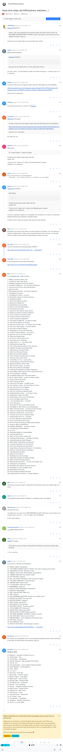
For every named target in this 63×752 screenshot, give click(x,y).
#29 (60, 273)
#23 (60, 145)
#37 (60, 649)
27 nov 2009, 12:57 (30, 527)
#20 (60, 82)
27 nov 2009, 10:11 (20, 273)
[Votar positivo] (50, 45)
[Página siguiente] (49, 742)
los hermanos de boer (13, 527)
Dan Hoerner (10, 636)
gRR (8, 482)
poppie (9, 50)
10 (44, 742)
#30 (60, 482)
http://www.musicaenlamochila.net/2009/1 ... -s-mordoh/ (25, 627)
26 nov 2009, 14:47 (23, 82)
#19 (60, 50)
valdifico (9, 102)
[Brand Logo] (5, 4)
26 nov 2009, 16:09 (24, 116)
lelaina (9, 496)
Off (3, 14)
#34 (60, 538)
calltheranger (11, 25)
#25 (60, 186)
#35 (60, 561)
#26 (60, 229)
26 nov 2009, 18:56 (22, 173)
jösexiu (9, 173)
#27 (60, 244)
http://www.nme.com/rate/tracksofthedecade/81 (22, 265)
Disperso (9, 145)
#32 (60, 507)
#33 (60, 527)
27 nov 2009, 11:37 (22, 496)
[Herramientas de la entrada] (59, 45)
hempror (9, 82)
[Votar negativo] (56, 45)
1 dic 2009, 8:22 (21, 561)
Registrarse (7, 736)
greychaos (10, 649)
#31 (60, 496)
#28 (60, 259)
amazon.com (15, 276)
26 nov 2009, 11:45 (22, 50)
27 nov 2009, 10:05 (24, 259)
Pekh (8, 229)
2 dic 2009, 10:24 (23, 649)
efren (8, 538)
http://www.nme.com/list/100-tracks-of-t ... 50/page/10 (24, 250)
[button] (2, 749)
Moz (8, 273)
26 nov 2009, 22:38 (21, 229)
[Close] (59, 716)
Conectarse (15, 736)
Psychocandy (11, 507)
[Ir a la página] (36, 742)
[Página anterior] (14, 742)
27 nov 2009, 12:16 (25, 507)
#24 (60, 173)
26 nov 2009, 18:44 (23, 145)
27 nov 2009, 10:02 (24, 244)
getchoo (9, 186)
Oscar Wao (10, 116)
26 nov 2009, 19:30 (23, 186)
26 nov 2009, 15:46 (23, 102)
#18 (60, 25)
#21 (60, 102)
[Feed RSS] (30, 14)
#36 (60, 636)
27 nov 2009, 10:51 (20, 482)
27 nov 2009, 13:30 (21, 538)
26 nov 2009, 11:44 (25, 25)
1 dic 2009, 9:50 (24, 636)
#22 (60, 116)
